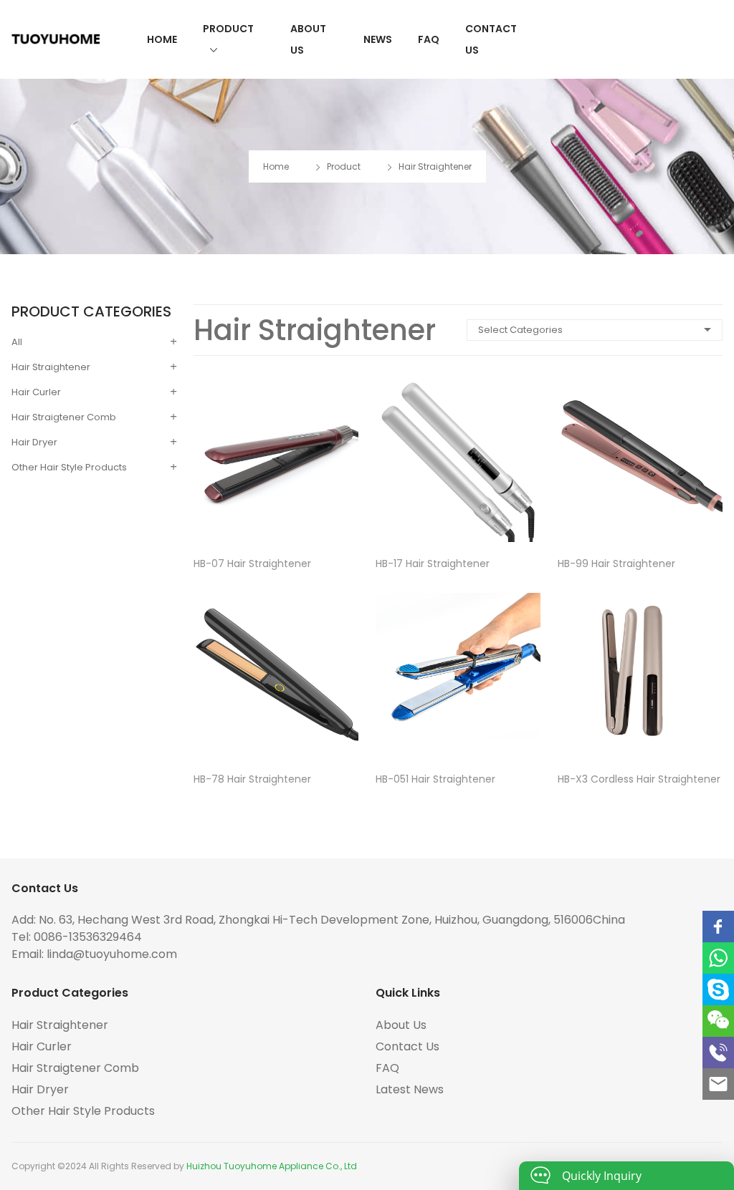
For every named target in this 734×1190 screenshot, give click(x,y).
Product (228, 28)
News (377, 39)
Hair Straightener (435, 166)
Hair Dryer (34, 442)
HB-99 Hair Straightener (616, 563)
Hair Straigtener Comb (63, 417)
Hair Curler (36, 392)
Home (162, 39)
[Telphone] (718, 1052)
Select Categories (520, 330)
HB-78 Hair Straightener (252, 779)
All (16, 342)
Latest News (410, 1089)
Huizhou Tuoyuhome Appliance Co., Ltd (271, 1166)
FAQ (428, 39)
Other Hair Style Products (69, 467)
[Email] (718, 1084)
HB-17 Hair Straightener (433, 563)
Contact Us (491, 39)
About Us (308, 39)
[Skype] (718, 989)
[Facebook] (718, 926)
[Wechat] (718, 1021)
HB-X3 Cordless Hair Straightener (639, 779)
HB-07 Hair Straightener (252, 563)
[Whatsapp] (718, 958)
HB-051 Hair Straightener (435, 779)
